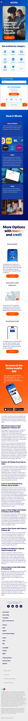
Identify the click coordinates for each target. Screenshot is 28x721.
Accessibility (5, 647)
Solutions (4, 650)
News (3, 628)
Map (6, 100)
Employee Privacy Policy (8, 682)
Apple (9, 409)
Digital (4, 653)
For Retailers (5, 618)
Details (11, 100)
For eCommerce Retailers (8, 633)
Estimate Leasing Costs (14, 96)
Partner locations (6, 660)
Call (16, 100)
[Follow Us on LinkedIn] (12, 607)
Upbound (4, 663)
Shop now (9, 37)
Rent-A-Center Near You (8, 620)
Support (4, 630)
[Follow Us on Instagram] (20, 607)
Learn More (12, 276)
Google (20, 409)
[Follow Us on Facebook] (7, 607)
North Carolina (14, 601)
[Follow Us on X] (16, 607)
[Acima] (14, 3)
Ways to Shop (5, 615)
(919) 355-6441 (14, 91)
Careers (4, 638)
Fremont (20, 601)
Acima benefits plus (7, 658)
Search (21, 100)
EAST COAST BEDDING (14, 87)
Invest (3, 640)
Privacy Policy (6, 674)
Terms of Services (7, 670)
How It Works (5, 612)
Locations (8, 601)
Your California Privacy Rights (9, 678)
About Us (4, 625)
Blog (3, 643)
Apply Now (14, 94)
